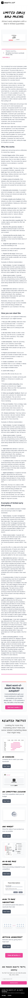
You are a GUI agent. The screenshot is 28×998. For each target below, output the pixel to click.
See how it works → (14, 707)
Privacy (4, 995)
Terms (9, 995)
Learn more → (6, 57)
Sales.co (22, 992)
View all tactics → (14, 955)
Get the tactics (14, 982)
